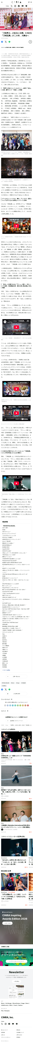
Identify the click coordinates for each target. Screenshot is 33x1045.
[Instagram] (15, 6)
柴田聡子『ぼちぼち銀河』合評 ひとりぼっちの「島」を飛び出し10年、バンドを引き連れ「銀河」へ (15, 792)
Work (11, 1005)
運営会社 (18, 1030)
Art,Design (9, 1003)
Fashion (20, 1005)
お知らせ (3, 1034)
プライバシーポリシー (5, 1037)
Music (2, 1003)
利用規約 (18, 1037)
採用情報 (3, 1032)
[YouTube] (23, 6)
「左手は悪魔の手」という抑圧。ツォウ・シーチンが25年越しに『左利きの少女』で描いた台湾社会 (14, 896)
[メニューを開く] (31, 2)
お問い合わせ (19, 1034)
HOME (2, 725)
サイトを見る (7, 670)
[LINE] (26, 6)
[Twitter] (11, 6)
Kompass (7, 1010)
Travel (15, 1005)
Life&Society (4, 1005)
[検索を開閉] (29, 2)
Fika (2, 1010)
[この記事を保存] (30, 41)
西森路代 (7, 47)
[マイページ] (2, 2)
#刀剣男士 (4, 685)
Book (27, 1003)
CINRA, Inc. (7, 1017)
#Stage (17, 682)
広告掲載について (20, 1032)
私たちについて (4, 1030)
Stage (6, 725)
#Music (12, 682)
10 (27, 705)
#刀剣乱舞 (23, 682)
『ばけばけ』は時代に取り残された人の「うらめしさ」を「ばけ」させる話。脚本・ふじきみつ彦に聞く (13, 862)
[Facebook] (19, 6)
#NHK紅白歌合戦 (5, 682)
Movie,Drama (16, 1003)
